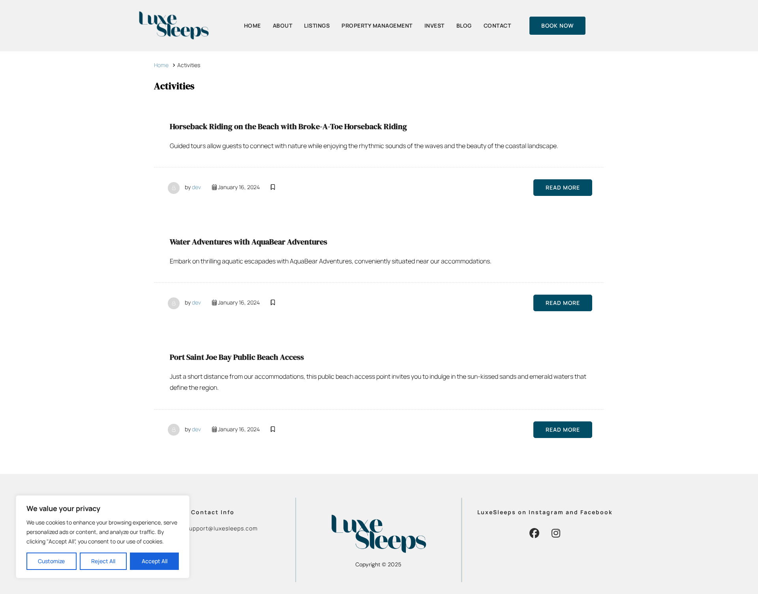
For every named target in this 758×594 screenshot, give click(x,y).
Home (252, 25)
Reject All (103, 561)
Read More (563, 187)
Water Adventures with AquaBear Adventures (248, 241)
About (283, 25)
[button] (534, 533)
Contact (497, 25)
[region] (103, 536)
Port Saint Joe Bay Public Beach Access (237, 357)
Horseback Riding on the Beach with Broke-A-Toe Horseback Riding (288, 126)
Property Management (377, 25)
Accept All (154, 561)
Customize (51, 561)
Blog (464, 25)
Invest (434, 25)
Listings (317, 25)
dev (196, 187)
